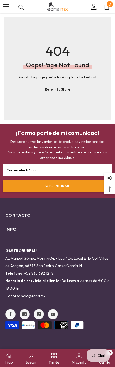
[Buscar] (21, 7)
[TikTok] (39, 314)
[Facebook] (10, 314)
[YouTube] (53, 314)
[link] (31, 358)
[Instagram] (25, 314)
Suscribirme (57, 185)
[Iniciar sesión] (94, 7)
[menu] (6, 6)
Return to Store (57, 89)
